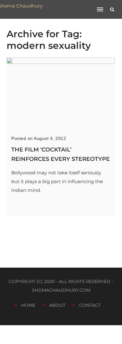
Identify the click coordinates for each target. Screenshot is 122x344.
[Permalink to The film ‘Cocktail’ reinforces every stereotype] (61, 62)
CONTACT (90, 305)
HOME (28, 305)
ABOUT (57, 305)
